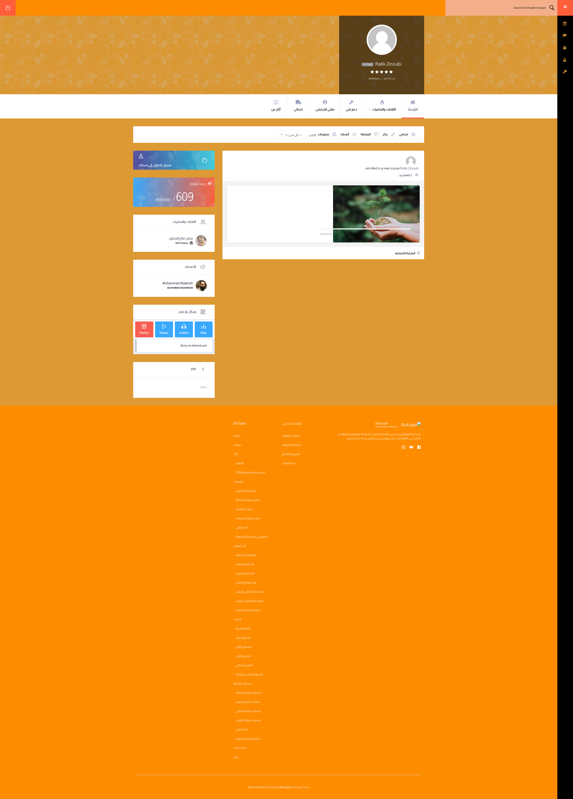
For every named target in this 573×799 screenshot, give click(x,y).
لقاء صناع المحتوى (245, 573)
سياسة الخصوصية (291, 444)
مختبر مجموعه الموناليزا (248, 499)
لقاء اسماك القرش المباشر (249, 600)
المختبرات (238, 481)
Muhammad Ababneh (177, 283)
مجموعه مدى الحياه (246, 555)
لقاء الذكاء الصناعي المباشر (249, 591)
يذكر (385, 134)
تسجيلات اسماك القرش (248, 720)
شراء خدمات (239, 747)
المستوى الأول (243, 646)
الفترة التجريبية (243, 628)
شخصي (403, 134)
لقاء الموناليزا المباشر (246, 582)
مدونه (236, 435)
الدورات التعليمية (290, 435)
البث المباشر (239, 545)
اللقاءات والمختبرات (382, 109)
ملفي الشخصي (324, 109)
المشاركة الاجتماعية (405, 253)
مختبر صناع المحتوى (181, 238)
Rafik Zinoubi (409, 168)
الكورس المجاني (244, 665)
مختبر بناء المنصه (244, 509)
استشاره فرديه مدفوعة (248, 610)
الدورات (237, 619)
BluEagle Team (300, 787)
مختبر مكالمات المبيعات (248, 518)
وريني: (312, 134)
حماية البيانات (288, 463)
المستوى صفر (243, 637)
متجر (235, 756)
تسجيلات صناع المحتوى (248, 701)
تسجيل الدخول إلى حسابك (155, 165)
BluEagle (270, 787)
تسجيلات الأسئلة (242, 683)
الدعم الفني (241, 527)
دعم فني (351, 109)
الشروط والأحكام (291, 454)
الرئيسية (413, 109)
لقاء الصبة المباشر (245, 564)
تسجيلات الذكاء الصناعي (248, 711)
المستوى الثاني (243, 656)
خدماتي (298, 109)
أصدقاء (345, 134)
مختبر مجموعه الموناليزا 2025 (250, 472)
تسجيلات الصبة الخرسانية (249, 692)
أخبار (235, 454)
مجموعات (323, 134)
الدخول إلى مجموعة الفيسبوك (251, 536)
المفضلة (366, 134)
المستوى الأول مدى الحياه (249, 674)
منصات (237, 444)
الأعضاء (240, 463)
